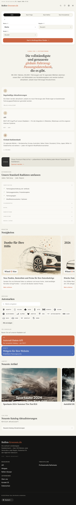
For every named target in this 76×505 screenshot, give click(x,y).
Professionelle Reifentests (48, 465)
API (2, 465)
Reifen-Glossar (6, 472)
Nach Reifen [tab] (46, 15)
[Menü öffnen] (73, 5)
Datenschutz (5, 486)
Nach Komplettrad (64, 15)
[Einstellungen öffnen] (68, 5)
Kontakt (4, 482)
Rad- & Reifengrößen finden (37, 40)
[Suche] (60, 5)
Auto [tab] (12, 15)
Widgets (4, 468)
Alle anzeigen (7, 323)
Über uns (4, 479)
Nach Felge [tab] (29, 15)
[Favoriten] (64, 5)
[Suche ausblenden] (4, 19)
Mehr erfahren (7, 287)
